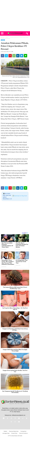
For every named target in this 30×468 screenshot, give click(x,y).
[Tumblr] (26, 418)
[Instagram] (11, 418)
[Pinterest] (10, 55)
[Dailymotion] (4, 418)
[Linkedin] (18, 55)
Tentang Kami (23, 431)
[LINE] (25, 55)
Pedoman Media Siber (13, 431)
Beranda (2, 37)
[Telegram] (21, 55)
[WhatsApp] (14, 55)
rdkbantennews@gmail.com (18, 415)
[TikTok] (23, 418)
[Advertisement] (15, 16)
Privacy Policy (14, 433)
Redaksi (5, 431)
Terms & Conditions (23, 433)
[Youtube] (19, 422)
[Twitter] (6, 55)
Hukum (7, 37)
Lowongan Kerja (5, 433)
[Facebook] (2, 55)
